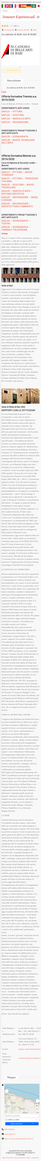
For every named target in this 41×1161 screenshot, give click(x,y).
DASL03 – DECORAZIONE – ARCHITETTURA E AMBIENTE (17, 205)
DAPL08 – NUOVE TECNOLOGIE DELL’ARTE (18, 141)
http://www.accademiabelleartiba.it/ (18, 1139)
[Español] (23, 6)
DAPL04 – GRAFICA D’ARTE (15, 118)
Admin (28, 1157)
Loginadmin (35, 1157)
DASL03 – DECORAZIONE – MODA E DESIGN (19, 198)
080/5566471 (9, 1129)
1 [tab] (20, 67)
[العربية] (33, 6)
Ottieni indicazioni (16, 1124)
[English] (8, 6)
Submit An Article (7, 1157)
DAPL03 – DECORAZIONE (14, 122)
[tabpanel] (20, 50)
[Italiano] (3, 6)
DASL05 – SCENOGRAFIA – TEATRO (15, 222)
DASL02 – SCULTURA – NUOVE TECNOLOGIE (17, 186)
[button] (37, 1103)
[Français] (13, 6)
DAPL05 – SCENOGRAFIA (14, 136)
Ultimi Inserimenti (19, 1157)
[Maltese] (18, 6)
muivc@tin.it (9, 1134)
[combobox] (22, 1115)
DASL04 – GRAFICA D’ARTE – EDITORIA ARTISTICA (17, 192)
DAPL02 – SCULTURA (12, 115)
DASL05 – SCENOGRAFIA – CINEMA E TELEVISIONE (15, 228)
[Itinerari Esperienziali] (18, 17)
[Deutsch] (28, 6)
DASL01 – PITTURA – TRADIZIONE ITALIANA (19, 180)
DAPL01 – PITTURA (11, 111)
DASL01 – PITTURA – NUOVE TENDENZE (16, 173)
